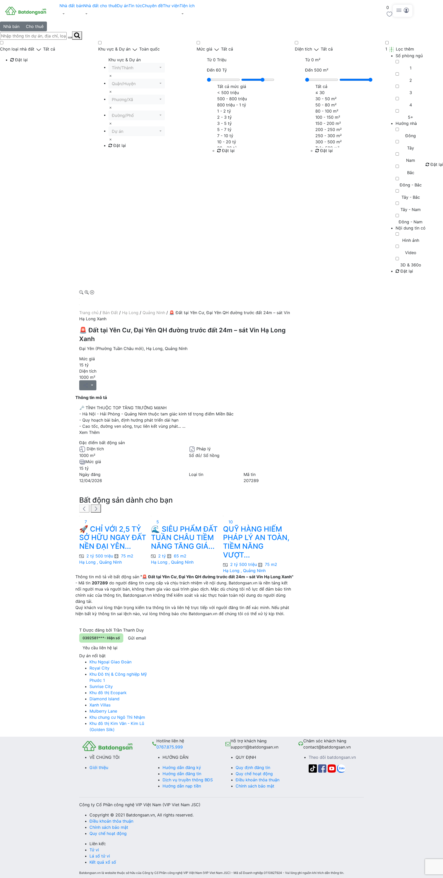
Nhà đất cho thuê (100, 5)
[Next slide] (96, 508)
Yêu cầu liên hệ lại (100, 647)
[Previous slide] (84, 508)
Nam (410, 160)
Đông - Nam (410, 221)
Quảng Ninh (154, 312)
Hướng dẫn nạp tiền (182, 786)
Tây (410, 148)
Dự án (122, 5)
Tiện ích (187, 5)
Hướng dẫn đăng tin (182, 773)
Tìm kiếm (20, 70)
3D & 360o (410, 264)
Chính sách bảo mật (255, 786)
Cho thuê (35, 26)
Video (410, 252)
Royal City (99, 668)
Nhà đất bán (71, 5)
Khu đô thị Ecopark (108, 692)
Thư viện (171, 5)
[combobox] (136, 68)
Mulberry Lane (103, 711)
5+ (410, 117)
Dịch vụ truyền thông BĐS (188, 779)
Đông (410, 135)
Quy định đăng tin (253, 767)
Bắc (410, 172)
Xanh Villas (99, 704)
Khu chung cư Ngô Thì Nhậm (117, 717)
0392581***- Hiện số (101, 638)
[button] (71, 14)
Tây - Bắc (410, 197)
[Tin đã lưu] (389, 13)
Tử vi (94, 849)
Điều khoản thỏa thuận (257, 779)
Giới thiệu (98, 767)
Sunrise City (101, 686)
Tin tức (135, 5)
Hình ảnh (410, 240)
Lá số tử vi (99, 856)
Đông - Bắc (411, 184)
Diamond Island (104, 698)
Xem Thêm (89, 432)
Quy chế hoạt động (254, 773)
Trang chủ (88, 312)
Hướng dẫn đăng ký (182, 767)
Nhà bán (11, 26)
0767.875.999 (169, 747)
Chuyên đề (152, 5)
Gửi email (137, 638)
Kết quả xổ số (102, 862)
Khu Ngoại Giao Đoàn (110, 661)
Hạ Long (130, 312)
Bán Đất (110, 312)
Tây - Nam (410, 209)
